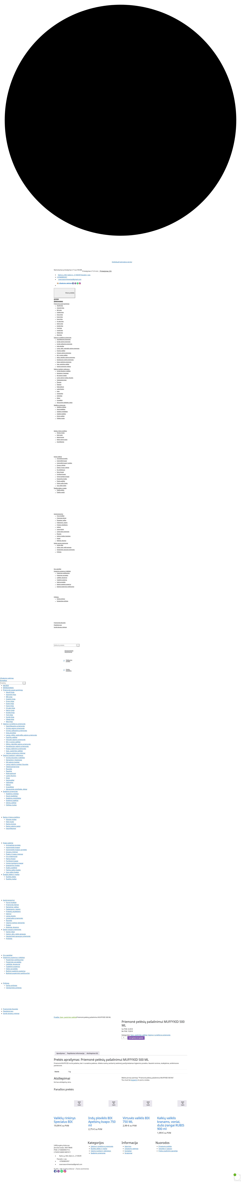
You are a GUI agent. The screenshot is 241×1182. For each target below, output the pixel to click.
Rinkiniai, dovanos (61, 540)
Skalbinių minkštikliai (62, 411)
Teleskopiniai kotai (61, 380)
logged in (134, 1080)
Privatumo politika (165, 1146)
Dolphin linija (60, 312)
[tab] (60, 1053)
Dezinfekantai (60, 442)
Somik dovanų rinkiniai (60, 627)
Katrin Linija (60, 323)
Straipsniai (128, 1153)
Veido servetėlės (61, 582)
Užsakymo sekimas (65, 283)
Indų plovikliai (60, 346)
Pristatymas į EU (106, 271)
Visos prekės (69, 293)
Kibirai (58, 398)
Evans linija (60, 317)
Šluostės (59, 382)
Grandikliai (60, 400)
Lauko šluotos (60, 389)
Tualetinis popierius (62, 580)
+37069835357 (62, 277)
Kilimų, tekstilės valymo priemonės (66, 357)
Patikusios (69, 660)
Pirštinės (59, 552)
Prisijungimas (69, 651)
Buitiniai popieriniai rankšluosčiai (65, 586)
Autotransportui (58, 514)
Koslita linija (60, 326)
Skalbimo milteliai (61, 407)
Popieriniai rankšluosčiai (63, 573)
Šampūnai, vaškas (61, 520)
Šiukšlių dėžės (60, 490)
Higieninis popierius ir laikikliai (62, 571)
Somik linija (60, 330)
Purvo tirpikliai (60, 516)
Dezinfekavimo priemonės (64, 339)
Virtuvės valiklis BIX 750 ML (136, 1120)
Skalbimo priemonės (59, 405)
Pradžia (57, 1017)
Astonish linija (60, 308)
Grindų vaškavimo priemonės (64, 344)
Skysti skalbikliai (61, 409)
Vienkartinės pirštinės (62, 601)
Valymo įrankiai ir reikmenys (62, 369)
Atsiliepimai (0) (92, 1053)
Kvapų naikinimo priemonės (64, 362)
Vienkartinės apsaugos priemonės (66, 549)
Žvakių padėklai (61, 481)
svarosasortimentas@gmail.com (69, 279)
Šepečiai (59, 384)
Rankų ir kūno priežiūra (60, 431)
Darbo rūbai (60, 545)
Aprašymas (60, 1053)
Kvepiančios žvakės (62, 479)
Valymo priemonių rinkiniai (64, 366)
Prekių (68, 669)
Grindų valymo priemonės (63, 342)
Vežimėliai (59, 396)
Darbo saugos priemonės (61, 543)
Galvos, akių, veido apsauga (64, 547)
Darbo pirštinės (61, 599)
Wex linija (59, 335)
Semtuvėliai (60, 393)
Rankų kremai (60, 437)
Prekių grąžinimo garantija (168, 1151)
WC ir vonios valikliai (62, 355)
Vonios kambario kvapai (63, 476)
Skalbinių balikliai (61, 414)
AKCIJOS (56, 299)
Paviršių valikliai (61, 351)
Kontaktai (3, 680)
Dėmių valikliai (60, 416)
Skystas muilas (61, 433)
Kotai (58, 391)
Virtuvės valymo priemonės (64, 353)
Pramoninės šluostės (60, 623)
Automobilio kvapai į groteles (64, 463)
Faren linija (60, 319)
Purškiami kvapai (61, 474)
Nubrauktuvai (60, 387)
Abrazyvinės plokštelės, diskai (64, 402)
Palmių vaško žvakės (62, 483)
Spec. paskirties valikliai (63, 364)
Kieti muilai (60, 435)
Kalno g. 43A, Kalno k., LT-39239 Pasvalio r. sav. (74, 275)
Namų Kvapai (60, 472)
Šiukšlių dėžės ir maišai (60, 488)
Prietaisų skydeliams (62, 525)
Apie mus (128, 1146)
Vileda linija (60, 333)
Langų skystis (60, 529)
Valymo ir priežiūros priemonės (62, 337)
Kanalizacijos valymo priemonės (65, 360)
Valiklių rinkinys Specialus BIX (65, 1120)
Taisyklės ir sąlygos (165, 1149)
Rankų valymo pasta (62, 439)
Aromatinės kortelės (62, 458)
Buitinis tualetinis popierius (64, 584)
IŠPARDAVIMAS (58, 301)
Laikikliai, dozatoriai (62, 577)
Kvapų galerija (58, 456)
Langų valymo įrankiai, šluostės (65, 378)
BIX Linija (59, 310)
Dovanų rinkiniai (61, 465)
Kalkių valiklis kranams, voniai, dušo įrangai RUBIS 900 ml (170, 1123)
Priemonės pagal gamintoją (61, 304)
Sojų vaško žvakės (61, 485)
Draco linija (60, 314)
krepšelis (69, 671)
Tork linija (59, 328)
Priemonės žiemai (61, 518)
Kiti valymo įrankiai (62, 375)
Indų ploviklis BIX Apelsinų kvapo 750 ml (102, 1121)
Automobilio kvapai (62, 461)
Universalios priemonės (63, 531)
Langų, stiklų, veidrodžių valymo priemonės (68, 348)
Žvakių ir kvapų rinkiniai (63, 467)
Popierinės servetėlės (62, 575)
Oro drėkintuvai (61, 470)
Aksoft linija (60, 305)
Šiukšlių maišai (61, 492)
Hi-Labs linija (60, 321)
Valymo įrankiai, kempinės (64, 536)
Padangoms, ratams (62, 522)
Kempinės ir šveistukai (63, 373)
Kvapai (58, 538)
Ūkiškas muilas (61, 418)
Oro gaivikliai (57, 569)
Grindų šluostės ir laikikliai (64, 371)
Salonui (59, 527)
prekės (68, 661)
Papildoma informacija (75, 1053)
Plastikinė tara (58, 625)
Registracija (68, 652)
